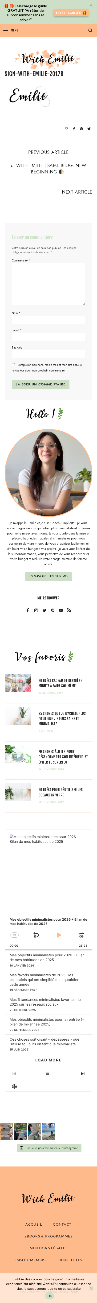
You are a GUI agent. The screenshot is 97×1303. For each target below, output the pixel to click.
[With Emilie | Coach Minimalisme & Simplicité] (48, 59)
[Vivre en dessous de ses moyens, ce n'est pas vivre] (48, 1131)
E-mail (17, 330)
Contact (62, 1224)
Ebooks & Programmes (48, 1236)
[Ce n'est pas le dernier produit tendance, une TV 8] (6, 1131)
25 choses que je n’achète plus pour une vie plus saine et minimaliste (62, 718)
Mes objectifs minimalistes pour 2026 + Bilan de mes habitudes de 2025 (47, 957)
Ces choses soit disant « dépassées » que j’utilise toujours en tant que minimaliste (44, 1041)
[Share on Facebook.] (74, 129)
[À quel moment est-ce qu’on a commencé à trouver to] (34, 1131)
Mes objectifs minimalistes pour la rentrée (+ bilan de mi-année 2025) (47, 1021)
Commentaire (21, 260)
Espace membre (31, 1260)
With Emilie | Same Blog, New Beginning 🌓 (51, 168)
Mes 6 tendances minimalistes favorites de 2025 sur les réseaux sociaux (45, 1002)
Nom (16, 313)
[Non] (91, 1288)
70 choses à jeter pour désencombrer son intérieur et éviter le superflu (63, 756)
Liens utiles (70, 1260)
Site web (17, 347)
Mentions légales (49, 1248)
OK (50, 1296)
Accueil (33, 1224)
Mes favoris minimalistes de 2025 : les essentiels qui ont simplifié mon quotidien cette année (44, 980)
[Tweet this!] (89, 129)
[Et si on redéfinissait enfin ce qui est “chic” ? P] (20, 1131)
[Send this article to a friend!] (66, 129)
